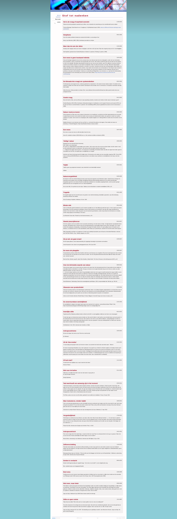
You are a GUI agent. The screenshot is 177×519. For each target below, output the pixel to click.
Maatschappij (82, 10)
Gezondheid (116, 10)
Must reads (58, 19)
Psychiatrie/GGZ (99, 10)
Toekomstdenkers (90, 10)
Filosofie (75, 10)
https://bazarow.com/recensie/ (102, 72)
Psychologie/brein (108, 10)
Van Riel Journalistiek (67, 10)
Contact (121, 10)
